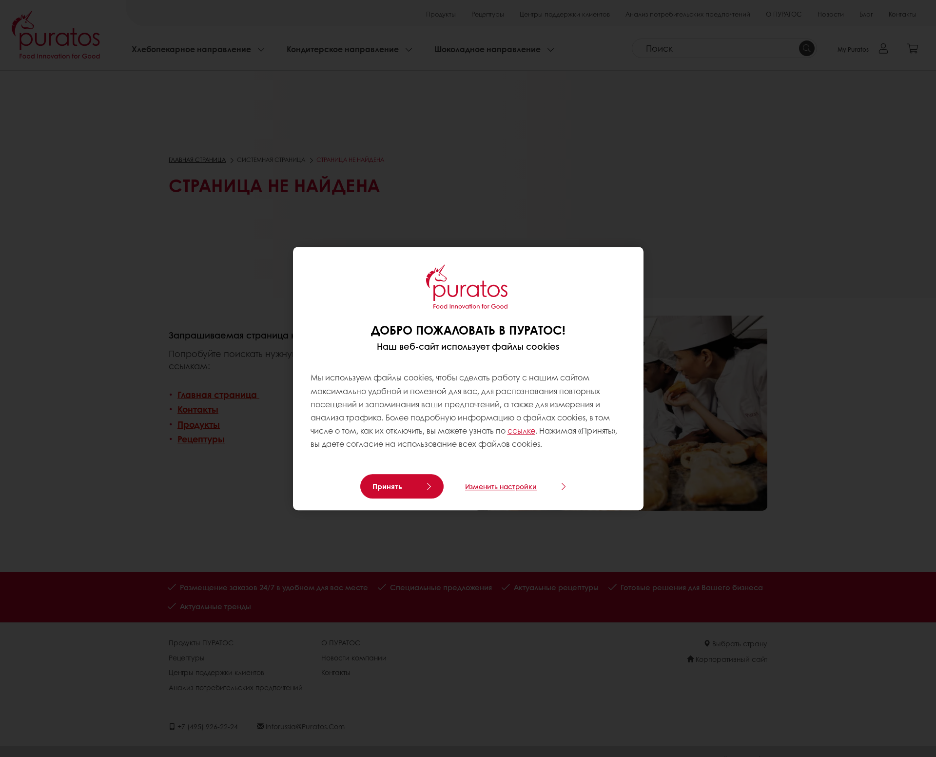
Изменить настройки (501, 486)
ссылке (521, 430)
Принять (387, 486)
